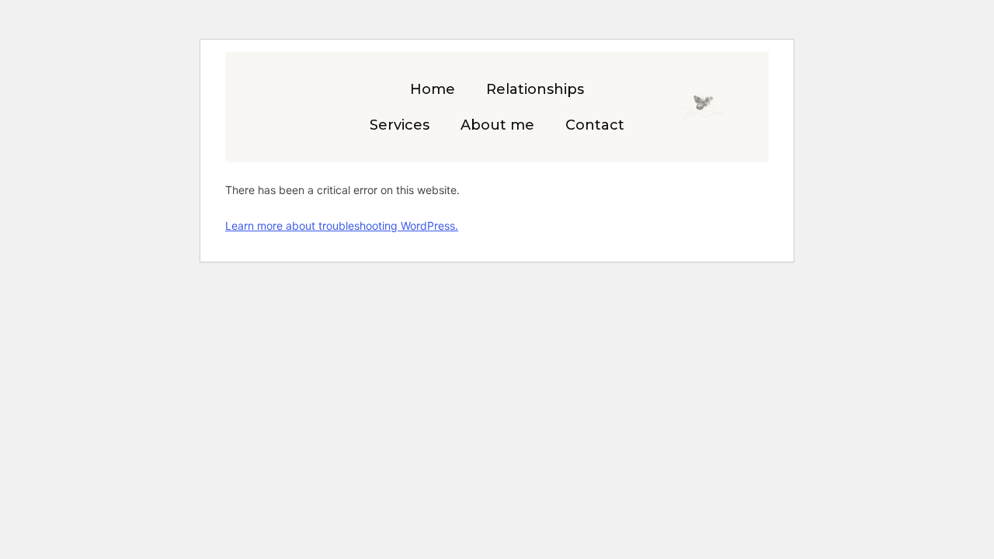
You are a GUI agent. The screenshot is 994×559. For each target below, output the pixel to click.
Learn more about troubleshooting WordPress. (341, 225)
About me (497, 125)
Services (399, 125)
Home (432, 89)
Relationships (535, 89)
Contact (594, 125)
